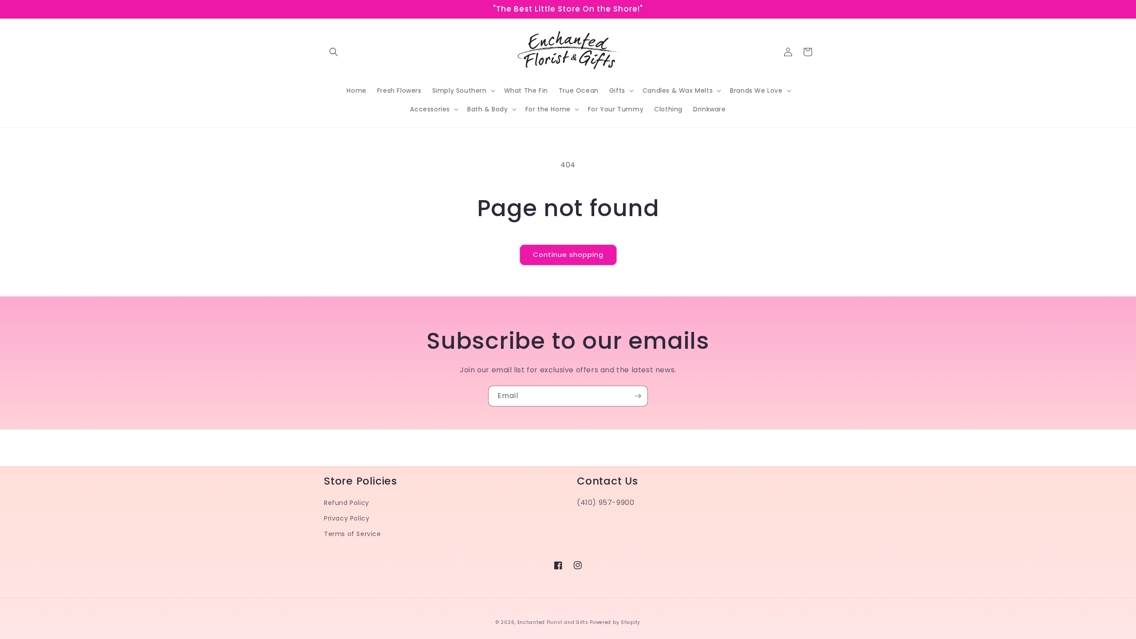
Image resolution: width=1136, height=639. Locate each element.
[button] (333, 52)
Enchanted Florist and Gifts (552, 622)
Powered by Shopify (615, 622)
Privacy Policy (346, 518)
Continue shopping (568, 254)
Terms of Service (352, 533)
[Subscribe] (637, 396)
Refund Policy (346, 502)
